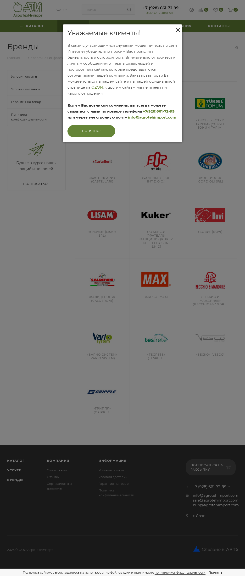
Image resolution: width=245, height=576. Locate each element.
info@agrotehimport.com (152, 117)
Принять (215, 572)
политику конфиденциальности (180, 572)
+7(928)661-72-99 (159, 111)
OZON (97, 87)
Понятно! (91, 131)
